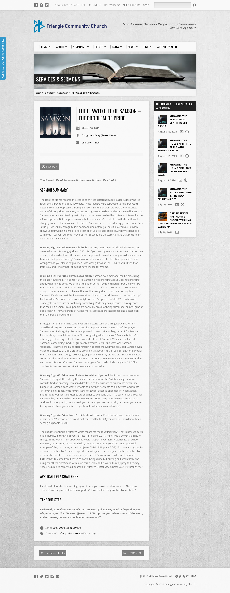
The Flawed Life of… (54, 552)
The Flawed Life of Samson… (85, 92)
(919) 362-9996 (187, 576)
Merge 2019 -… (131, 552)
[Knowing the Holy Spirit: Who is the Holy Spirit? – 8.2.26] (162, 195)
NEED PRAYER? (131, 5)
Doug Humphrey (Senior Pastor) (100, 135)
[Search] (194, 5)
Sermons (50, 92)
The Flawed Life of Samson (67, 527)
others (70, 533)
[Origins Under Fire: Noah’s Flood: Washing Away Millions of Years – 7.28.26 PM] (162, 219)
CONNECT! (95, 5)
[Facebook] (36, 5)
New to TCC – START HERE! (70, 5)
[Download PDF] (187, 131)
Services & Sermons (58, 79)
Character (62, 92)
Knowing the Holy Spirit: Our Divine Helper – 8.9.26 (174, 169)
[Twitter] (41, 576)
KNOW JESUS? (112, 5)
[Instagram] (41, 5)
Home (39, 92)
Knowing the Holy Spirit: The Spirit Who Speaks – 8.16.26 (174, 145)
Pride (97, 142)
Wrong (92, 533)
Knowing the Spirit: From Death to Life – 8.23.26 (174, 121)
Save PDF (51, 166)
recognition (81, 533)
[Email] (57, 576)
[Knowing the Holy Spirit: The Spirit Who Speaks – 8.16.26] (162, 146)
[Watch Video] (181, 131)
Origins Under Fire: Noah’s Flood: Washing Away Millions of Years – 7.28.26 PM (175, 220)
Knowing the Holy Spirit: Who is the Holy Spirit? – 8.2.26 (175, 194)
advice (62, 533)
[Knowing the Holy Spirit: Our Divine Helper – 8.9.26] (162, 170)
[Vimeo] (46, 5)
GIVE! (146, 5)
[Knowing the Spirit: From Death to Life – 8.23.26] (162, 122)
